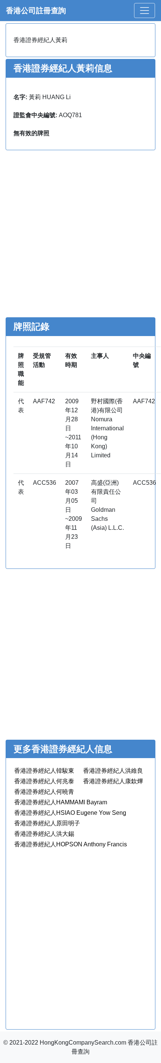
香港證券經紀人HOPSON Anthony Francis (70, 844)
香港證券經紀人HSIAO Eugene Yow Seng (70, 813)
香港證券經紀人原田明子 (47, 823)
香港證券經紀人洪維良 (113, 770)
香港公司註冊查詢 (36, 10)
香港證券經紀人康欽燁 (113, 781)
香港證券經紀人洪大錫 (44, 834)
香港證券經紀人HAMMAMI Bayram (60, 802)
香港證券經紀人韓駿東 (44, 770)
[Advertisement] (80, 234)
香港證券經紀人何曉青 (44, 792)
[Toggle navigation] (144, 10)
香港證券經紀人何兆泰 (44, 781)
